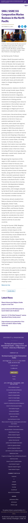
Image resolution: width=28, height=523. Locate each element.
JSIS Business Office (14, 499)
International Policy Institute (14, 437)
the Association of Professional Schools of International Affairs (14, 512)
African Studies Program (14, 387)
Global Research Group (14, 432)
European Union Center (14, 426)
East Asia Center (14, 416)
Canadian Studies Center (14, 392)
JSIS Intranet (14, 502)
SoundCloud (14, 489)
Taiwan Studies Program (14, 469)
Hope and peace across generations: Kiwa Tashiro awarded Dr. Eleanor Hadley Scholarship (13, 323)
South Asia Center (14, 458)
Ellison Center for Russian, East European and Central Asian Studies (14, 422)
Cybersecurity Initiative (14, 414)
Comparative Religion (14, 411)
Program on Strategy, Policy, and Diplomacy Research (14, 456)
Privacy (14, 376)
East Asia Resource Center (14, 419)
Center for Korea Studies (14, 400)
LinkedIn (25, 26)
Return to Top (6, 285)
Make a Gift (14, 372)
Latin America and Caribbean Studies (14, 450)
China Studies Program (14, 408)
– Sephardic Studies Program (14, 466)
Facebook (19, 26)
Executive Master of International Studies (14, 429)
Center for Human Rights (14, 398)
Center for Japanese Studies (14, 445)
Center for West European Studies (14, 406)
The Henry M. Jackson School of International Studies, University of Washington (12, 1)
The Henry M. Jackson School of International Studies (12, 345)
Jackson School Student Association (14, 442)
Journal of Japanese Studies (14, 448)
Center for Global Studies (14, 395)
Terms (14, 379)
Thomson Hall (15, 361)
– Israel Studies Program (14, 464)
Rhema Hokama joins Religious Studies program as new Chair (12, 303)
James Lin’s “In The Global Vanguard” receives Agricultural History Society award (14, 316)
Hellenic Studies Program (14, 434)
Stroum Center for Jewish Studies (14, 461)
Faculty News (11, 291)
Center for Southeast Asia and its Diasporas (14, 403)
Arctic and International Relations (14, 390)
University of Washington (14, 337)
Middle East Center (14, 453)
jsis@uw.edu (14, 368)
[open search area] (25, 2)
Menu (26, 5)
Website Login (14, 504)
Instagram (14, 484)
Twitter (22, 26)
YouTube (14, 487)
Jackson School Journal (14, 440)
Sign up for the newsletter (14, 492)
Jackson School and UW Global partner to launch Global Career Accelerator (13, 310)
